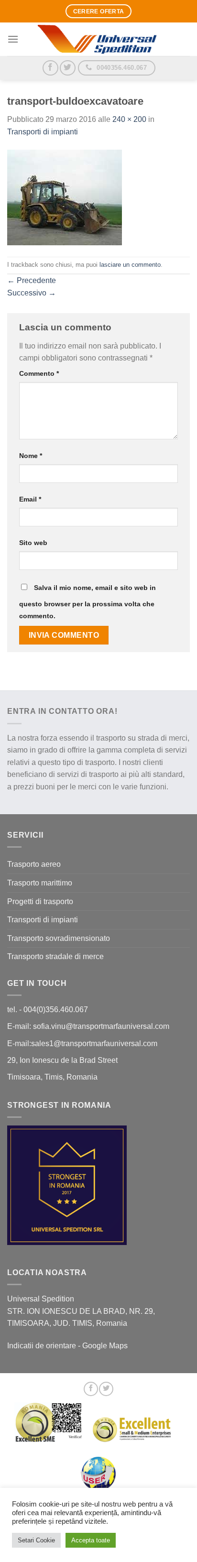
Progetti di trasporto (40, 901)
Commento (39, 373)
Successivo (31, 293)
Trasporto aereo (34, 864)
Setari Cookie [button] (36, 1540)
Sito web (33, 542)
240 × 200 (129, 119)
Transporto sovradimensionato (58, 938)
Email (30, 499)
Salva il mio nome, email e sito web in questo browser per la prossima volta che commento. (87, 602)
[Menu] (13, 39)
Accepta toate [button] (90, 1540)
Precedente (31, 280)
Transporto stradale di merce (55, 956)
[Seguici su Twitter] (68, 68)
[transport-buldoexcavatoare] (64, 197)
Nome (30, 455)
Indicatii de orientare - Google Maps (67, 1346)
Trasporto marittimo (39, 883)
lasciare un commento (130, 264)
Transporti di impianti (42, 132)
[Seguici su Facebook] (50, 68)
